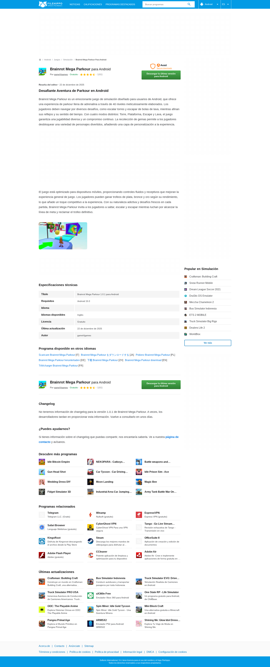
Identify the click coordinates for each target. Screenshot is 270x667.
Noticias (75, 4)
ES (223, 4)
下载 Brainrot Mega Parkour (102, 360)
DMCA (150, 652)
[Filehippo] (50, 4)
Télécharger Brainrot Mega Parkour (58, 365)
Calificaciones (93, 4)
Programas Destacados (120, 4)
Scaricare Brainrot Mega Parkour (57, 355)
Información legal (132, 652)
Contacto (59, 646)
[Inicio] (40, 59)
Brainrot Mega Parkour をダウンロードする (105, 355)
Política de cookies (80, 652)
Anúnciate (74, 646)
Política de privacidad (107, 652)
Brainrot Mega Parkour (80, 69)
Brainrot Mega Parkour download (143, 360)
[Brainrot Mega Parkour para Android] (42, 71)
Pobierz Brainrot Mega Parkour (153, 355)
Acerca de (44, 646)
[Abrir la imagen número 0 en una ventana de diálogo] (63, 235)
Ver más (208, 343)
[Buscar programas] (189, 4)
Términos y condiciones (52, 652)
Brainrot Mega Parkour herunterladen (59, 360)
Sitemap (89, 646)
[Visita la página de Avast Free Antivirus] (161, 66)
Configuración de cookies (172, 652)
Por (59, 74)
